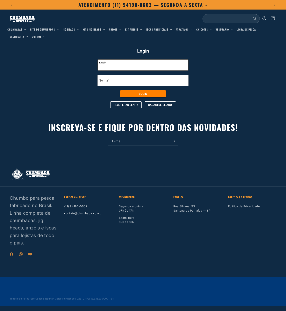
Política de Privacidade (244, 206)
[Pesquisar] (254, 18)
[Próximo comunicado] (275, 5)
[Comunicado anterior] (11, 5)
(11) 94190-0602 (75, 206)
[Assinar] (173, 141)
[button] (17, 29)
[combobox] (231, 18)
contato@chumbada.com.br (83, 213)
